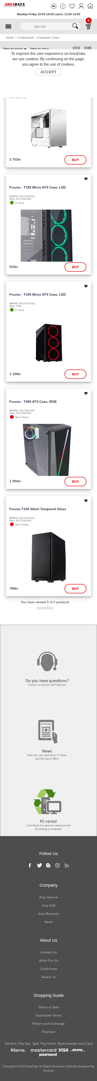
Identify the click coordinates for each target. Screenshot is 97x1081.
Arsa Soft (48, 905)
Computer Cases (48, 37)
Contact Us (48, 952)
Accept (48, 72)
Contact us (48, 634)
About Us (48, 940)
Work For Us (48, 960)
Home (10, 37)
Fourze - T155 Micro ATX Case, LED (37, 294)
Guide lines (48, 969)
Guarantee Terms (49, 1015)
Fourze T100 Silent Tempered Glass (37, 509)
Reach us (48, 977)
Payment (48, 1032)
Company (49, 885)
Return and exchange (48, 1023)
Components (25, 37)
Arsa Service (48, 897)
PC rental (48, 775)
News (48, 705)
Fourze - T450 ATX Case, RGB (33, 401)
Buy (75, 160)
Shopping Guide (48, 995)
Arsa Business (48, 913)
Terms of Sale (48, 1007)
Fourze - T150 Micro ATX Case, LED (37, 187)
